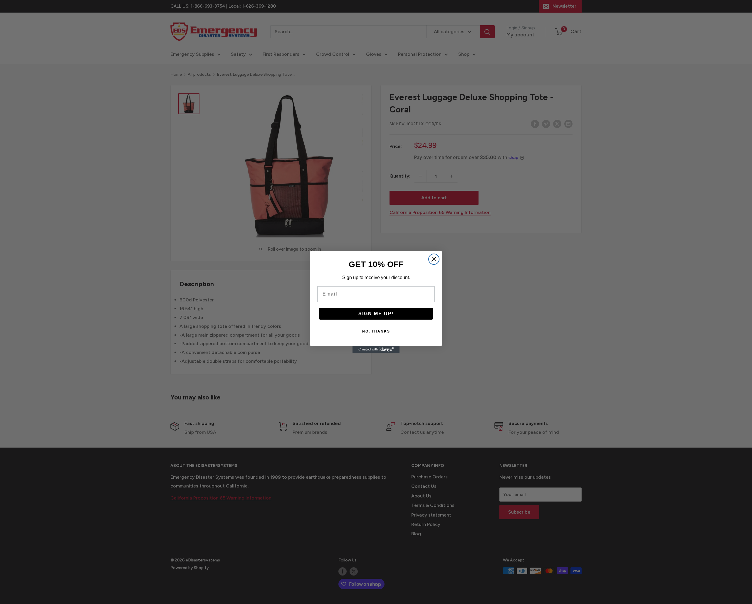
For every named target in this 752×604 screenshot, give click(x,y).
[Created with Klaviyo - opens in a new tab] (376, 349)
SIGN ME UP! (376, 313)
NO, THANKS (376, 331)
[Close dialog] (434, 259)
